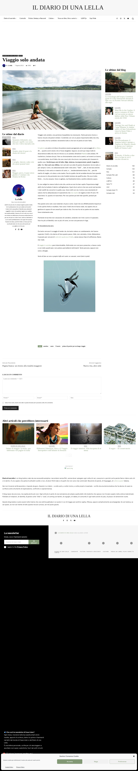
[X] (124, 66)
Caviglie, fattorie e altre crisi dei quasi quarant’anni (23, 163)
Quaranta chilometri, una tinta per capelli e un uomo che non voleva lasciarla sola (23, 142)
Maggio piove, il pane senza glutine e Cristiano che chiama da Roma (23, 175)
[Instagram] (121, 18)
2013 (20, 55)
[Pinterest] (129, 66)
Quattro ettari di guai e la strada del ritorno (22, 152)
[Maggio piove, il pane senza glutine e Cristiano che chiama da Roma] (6, 174)
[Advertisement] (69, 37)
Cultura (108, 94)
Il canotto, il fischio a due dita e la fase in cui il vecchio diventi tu (124, 157)
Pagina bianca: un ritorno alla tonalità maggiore (22, 366)
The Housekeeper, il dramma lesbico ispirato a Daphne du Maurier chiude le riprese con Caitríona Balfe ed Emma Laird (125, 144)
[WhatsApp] (134, 66)
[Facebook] (117, 18)
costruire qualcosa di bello (64, 237)
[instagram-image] (61, 542)
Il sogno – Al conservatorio (119, 448)
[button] (134, 756)
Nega (96, 762)
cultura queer (118, 481)
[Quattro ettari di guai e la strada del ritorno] (6, 152)
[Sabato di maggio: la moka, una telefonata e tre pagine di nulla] (18, 433)
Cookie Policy (9, 767)
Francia (84, 153)
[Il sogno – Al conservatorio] (120, 433)
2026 (14, 137)
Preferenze (122, 762)
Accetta (70, 762)
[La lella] (4, 65)
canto (52, 346)
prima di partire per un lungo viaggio (73, 346)
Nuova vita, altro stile (92, 366)
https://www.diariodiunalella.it (18, 202)
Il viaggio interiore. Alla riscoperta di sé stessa (86, 449)
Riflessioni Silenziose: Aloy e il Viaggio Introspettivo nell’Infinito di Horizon (52, 449)
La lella (10, 65)
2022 (85, 445)
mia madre (74, 193)
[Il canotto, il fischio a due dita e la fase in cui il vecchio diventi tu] (109, 156)
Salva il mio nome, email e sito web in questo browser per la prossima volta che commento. (29, 402)
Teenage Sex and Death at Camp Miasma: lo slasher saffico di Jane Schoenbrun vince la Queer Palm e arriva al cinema (125, 129)
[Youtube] (128, 18)
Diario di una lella (10, 55)
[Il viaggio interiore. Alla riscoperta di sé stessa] (86, 433)
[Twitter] (124, 18)
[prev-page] (67, 455)
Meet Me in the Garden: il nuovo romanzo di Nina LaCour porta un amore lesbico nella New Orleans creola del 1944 (125, 114)
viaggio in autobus (45, 245)
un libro (97, 148)
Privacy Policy (20, 767)
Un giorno (41, 148)
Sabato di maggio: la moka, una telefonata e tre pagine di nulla (18, 449)
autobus (45, 346)
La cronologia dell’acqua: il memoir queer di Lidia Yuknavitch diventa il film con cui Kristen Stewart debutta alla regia (119, 99)
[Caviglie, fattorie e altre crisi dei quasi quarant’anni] (6, 163)
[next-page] (70, 455)
